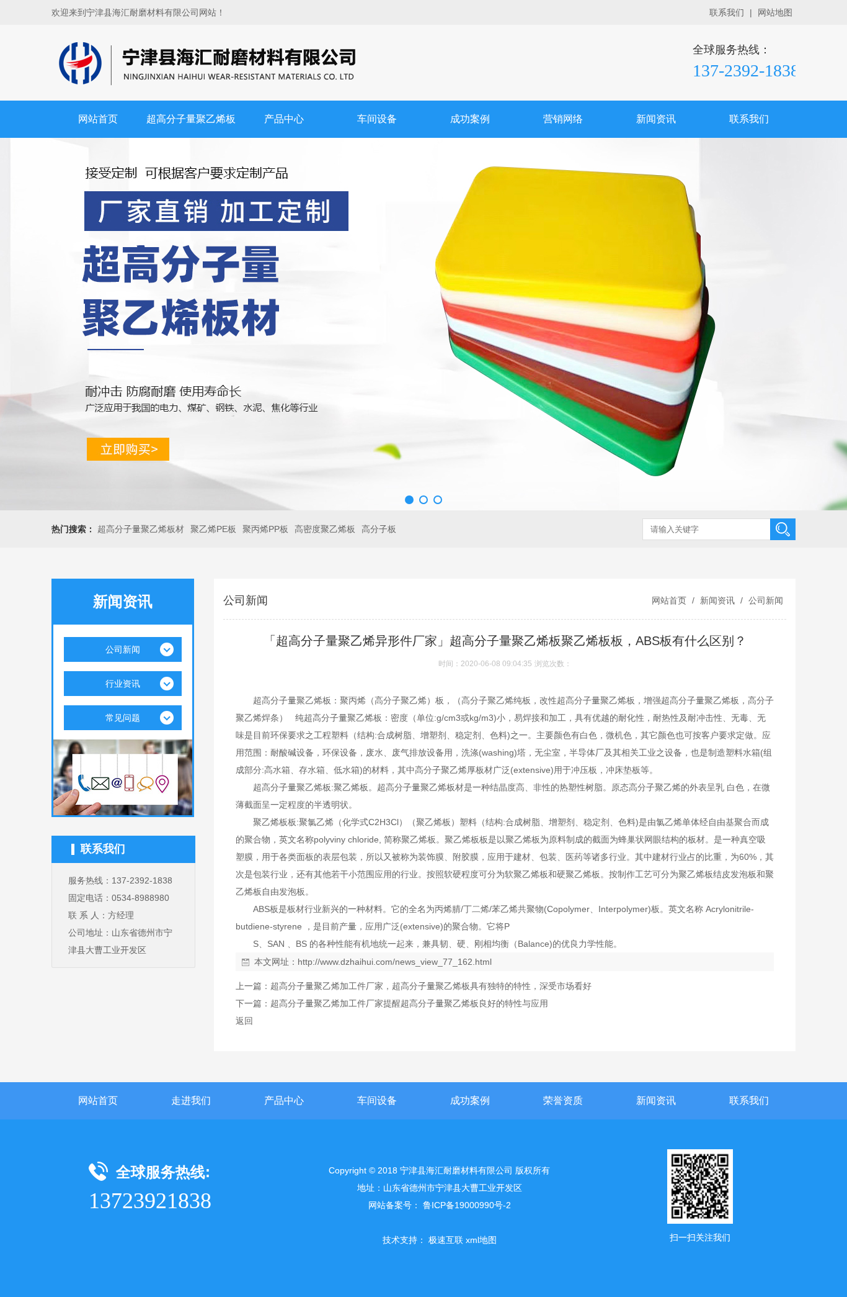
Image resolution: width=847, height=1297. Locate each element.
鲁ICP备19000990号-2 (467, 1205)
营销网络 (563, 119)
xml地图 (481, 1240)
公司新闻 (764, 600)
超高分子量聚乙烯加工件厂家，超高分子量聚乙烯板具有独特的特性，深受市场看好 (431, 986)
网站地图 (775, 12)
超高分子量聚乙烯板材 (140, 529)
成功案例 (470, 119)
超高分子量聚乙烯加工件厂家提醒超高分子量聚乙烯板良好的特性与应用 (409, 1003)
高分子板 (378, 529)
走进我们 (191, 1100)
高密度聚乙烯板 (325, 529)
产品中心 (284, 119)
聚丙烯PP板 (265, 529)
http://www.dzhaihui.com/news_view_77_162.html (395, 962)
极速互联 (445, 1240)
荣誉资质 (563, 1100)
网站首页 (98, 119)
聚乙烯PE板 (213, 529)
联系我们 (726, 12)
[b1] (423, 324)
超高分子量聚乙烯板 (191, 119)
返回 (244, 1021)
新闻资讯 (656, 119)
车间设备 (377, 119)
